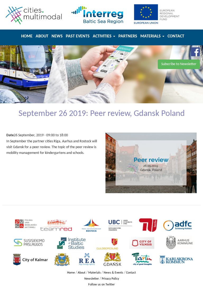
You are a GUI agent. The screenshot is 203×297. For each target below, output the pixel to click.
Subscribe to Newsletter (178, 64)
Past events (78, 36)
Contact (176, 36)
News (57, 36)
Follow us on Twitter (101, 284)
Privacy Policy (110, 278)
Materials (151, 36)
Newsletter (91, 278)
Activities (103, 36)
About (42, 36)
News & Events (113, 272)
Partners (127, 36)
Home (27, 36)
